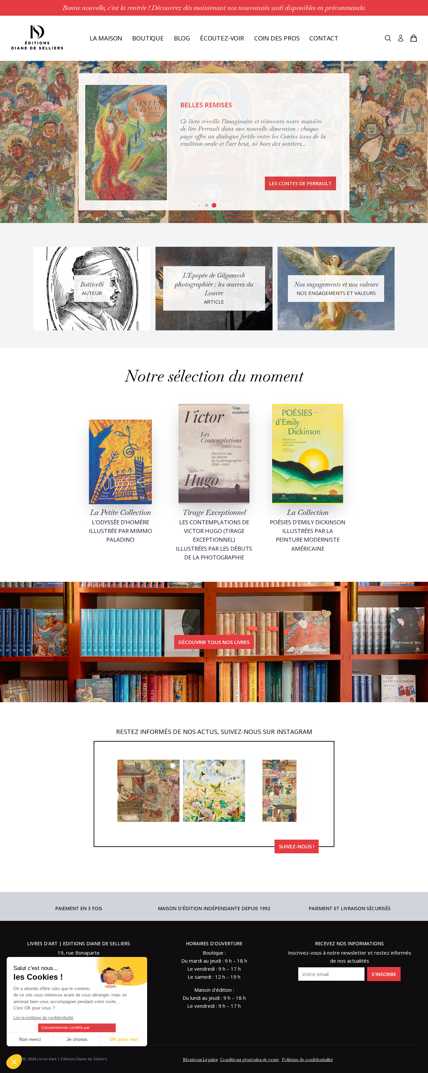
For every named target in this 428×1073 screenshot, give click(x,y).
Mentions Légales (200, 1059)
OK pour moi (123, 1039)
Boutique (148, 38)
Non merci (30, 1039)
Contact (323, 38)
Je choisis (77, 1039)
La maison (106, 38)
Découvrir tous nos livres (214, 642)
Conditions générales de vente (249, 1059)
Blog (182, 38)
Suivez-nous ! (296, 846)
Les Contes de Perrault (300, 183)
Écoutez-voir (222, 38)
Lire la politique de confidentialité (43, 1017)
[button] (199, 205)
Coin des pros (277, 38)
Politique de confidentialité (307, 1059)
